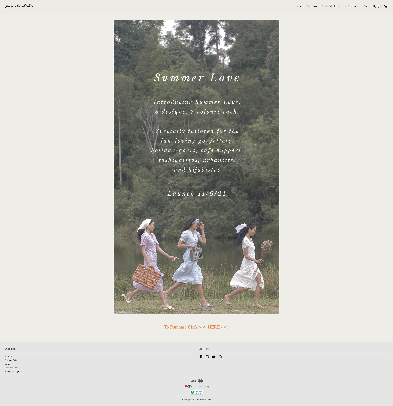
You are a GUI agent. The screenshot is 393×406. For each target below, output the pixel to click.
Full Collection (350, 6)
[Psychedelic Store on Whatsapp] (220, 358)
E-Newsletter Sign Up (13, 371)
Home (299, 6)
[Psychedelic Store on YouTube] (214, 358)
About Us (8, 356)
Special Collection (329, 6)
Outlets (7, 364)
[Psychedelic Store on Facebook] (201, 358)
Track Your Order (11, 367)
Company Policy (11, 360)
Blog (366, 6)
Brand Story (312, 6)
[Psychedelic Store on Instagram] (207, 358)
